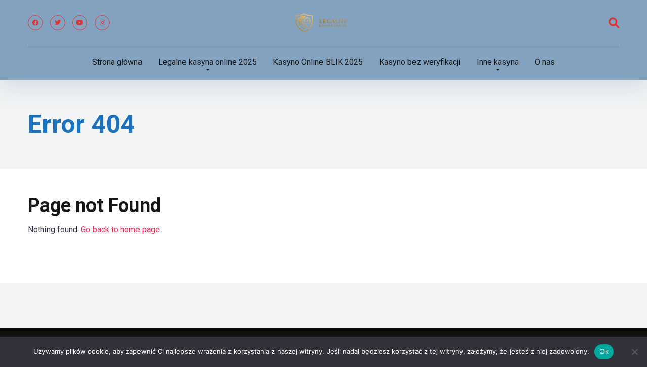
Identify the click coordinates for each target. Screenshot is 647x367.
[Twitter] (57, 22)
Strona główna (117, 62)
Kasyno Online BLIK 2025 (318, 62)
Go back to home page (120, 229)
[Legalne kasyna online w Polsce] (324, 23)
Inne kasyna (498, 62)
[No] (634, 352)
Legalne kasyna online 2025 (207, 62)
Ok (604, 351)
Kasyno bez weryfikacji (419, 62)
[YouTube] (79, 22)
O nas (545, 62)
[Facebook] (35, 22)
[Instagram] (102, 22)
